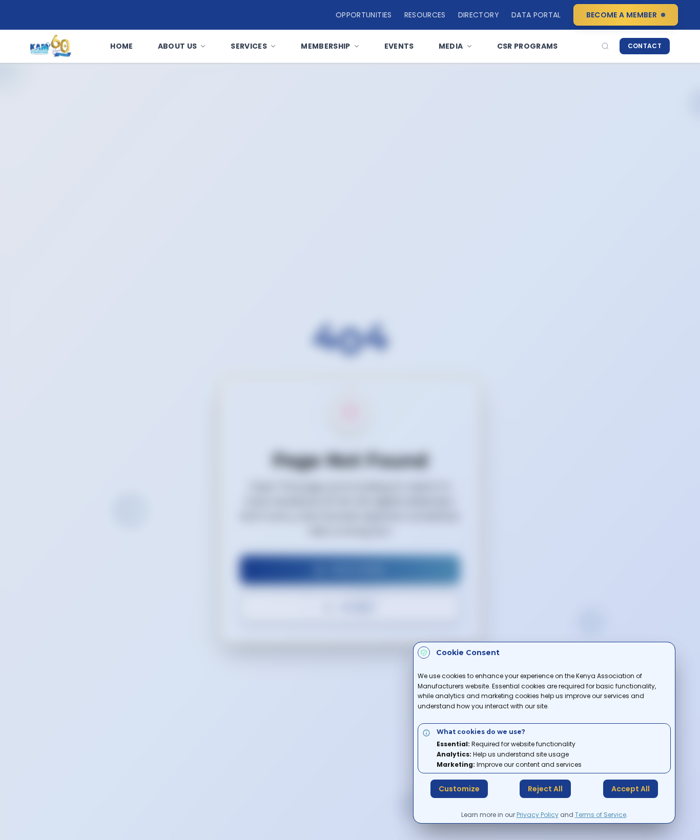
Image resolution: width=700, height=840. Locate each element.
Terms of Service (600, 814)
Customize (459, 789)
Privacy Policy (538, 814)
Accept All (630, 789)
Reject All (545, 789)
